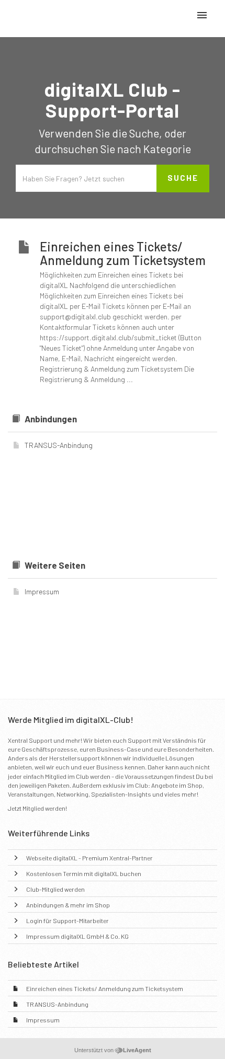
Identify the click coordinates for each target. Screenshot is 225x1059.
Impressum (43, 1019)
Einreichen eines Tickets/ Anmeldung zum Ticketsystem (104, 988)
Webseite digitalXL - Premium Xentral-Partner (89, 857)
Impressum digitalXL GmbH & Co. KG (77, 936)
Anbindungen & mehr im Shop (68, 904)
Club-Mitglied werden (55, 889)
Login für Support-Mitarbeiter (67, 920)
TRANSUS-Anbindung (57, 1004)
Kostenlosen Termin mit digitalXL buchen (83, 873)
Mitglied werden (43, 808)
